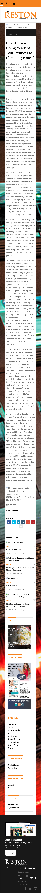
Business (9, 546)
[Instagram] (35, 889)
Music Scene (13, 736)
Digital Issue (13, 765)
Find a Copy (13, 768)
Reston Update (14, 739)
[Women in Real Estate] (15, 542)
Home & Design (14, 730)
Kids (9, 733)
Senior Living (14, 745)
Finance (11, 727)
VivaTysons (13, 805)
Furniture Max (11, 586)
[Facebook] (25, 889)
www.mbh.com (12, 510)
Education (12, 724)
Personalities (13, 742)
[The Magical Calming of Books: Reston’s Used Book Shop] (21, 596)
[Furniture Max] (12, 579)
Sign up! (11, 853)
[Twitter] (30, 889)
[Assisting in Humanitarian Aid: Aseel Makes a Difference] (21, 559)
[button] (6, 3)
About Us (11, 785)
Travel (10, 748)
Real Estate (12, 788)
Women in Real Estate (14, 549)
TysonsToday (13, 808)
